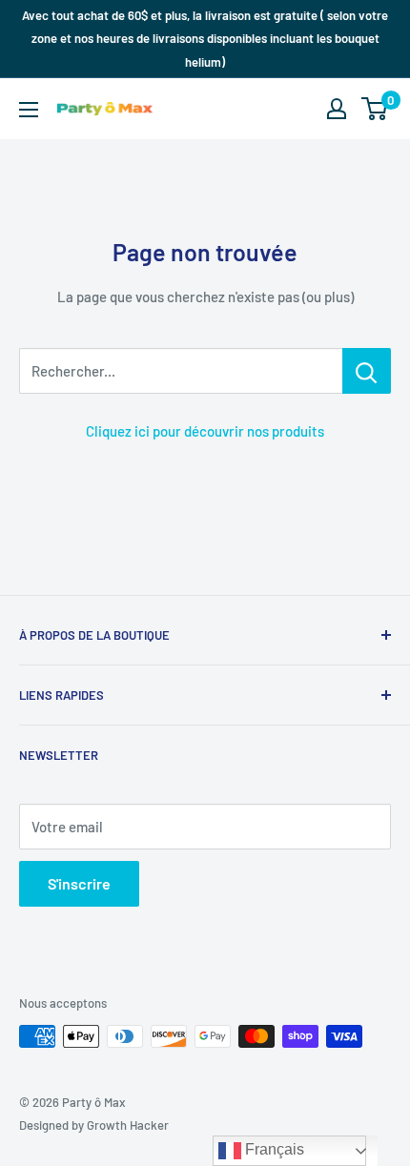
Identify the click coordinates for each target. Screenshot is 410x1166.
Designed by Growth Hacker (94, 1125)
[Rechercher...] (366, 371)
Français (272, 1149)
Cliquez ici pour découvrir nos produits (205, 431)
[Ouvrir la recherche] (299, 108)
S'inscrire (79, 883)
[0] (375, 108)
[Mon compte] (336, 108)
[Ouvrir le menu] (28, 109)
